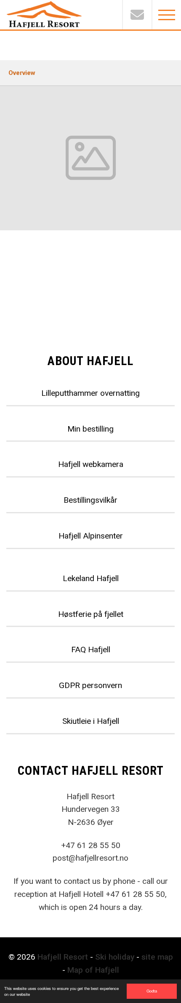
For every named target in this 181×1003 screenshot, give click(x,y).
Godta (151, 991)
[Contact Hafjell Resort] (137, 14)
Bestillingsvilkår (90, 500)
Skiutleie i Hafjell (90, 721)
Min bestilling (90, 429)
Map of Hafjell (93, 970)
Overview (21, 73)
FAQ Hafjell (90, 649)
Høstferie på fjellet (90, 614)
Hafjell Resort (62, 957)
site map (157, 957)
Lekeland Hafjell (91, 578)
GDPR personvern (90, 685)
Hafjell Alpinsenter (91, 536)
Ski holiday (114, 957)
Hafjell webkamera (90, 464)
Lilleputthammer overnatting (90, 393)
